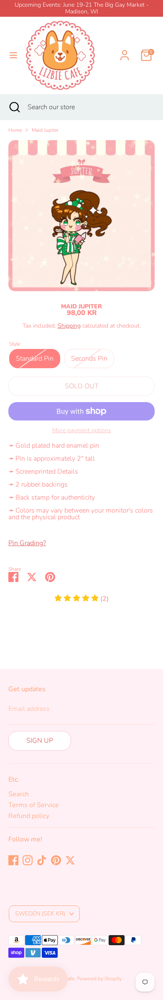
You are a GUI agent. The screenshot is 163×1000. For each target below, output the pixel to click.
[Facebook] (13, 860)
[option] (81, 215)
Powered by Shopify (99, 978)
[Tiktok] (42, 860)
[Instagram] (28, 860)
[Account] (124, 50)
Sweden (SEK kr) (40, 914)
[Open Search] (13, 107)
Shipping (69, 326)
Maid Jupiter (45, 130)
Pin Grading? (27, 543)
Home (15, 130)
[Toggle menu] (13, 55)
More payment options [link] (81, 430)
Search (18, 794)
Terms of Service (33, 805)
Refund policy (28, 816)
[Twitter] (70, 860)
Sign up (39, 740)
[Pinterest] (56, 860)
